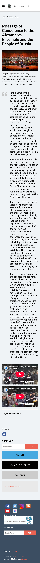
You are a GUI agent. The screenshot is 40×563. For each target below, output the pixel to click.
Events (10, 17)
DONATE (20, 455)
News (17, 17)
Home (4, 17)
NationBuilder (19, 556)
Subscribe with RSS (14, 487)
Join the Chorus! (20, 465)
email (15, 551)
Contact (20, 475)
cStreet (24, 559)
